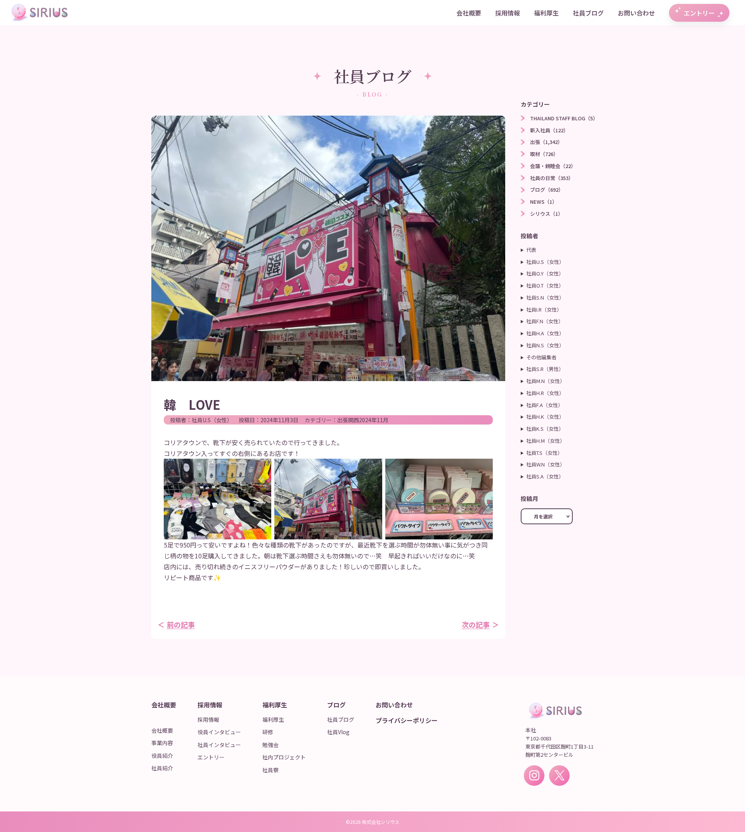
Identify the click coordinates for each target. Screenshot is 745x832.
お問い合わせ (636, 12)
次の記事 (476, 624)
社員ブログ (588, 12)
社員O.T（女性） (545, 285)
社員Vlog (338, 732)
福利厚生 (546, 12)
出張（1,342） (546, 142)
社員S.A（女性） (545, 476)
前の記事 (181, 624)
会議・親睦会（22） (553, 166)
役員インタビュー (219, 732)
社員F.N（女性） (544, 321)
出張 (342, 420)
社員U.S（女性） (212, 420)
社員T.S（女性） (544, 452)
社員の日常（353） (551, 178)
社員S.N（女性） (545, 297)
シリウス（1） (546, 213)
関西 (353, 420)
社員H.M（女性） (545, 440)
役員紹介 (162, 755)
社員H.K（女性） (545, 416)
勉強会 (270, 745)
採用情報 (507, 12)
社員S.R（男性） (545, 369)
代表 (531, 249)
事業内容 (162, 743)
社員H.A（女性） (545, 333)
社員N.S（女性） (545, 345)
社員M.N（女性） (545, 381)
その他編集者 (541, 357)
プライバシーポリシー (407, 720)
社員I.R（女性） (544, 309)
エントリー (699, 12)
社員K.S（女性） (545, 428)
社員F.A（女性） (544, 405)
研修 (267, 732)
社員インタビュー (219, 745)
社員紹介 (162, 768)
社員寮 (270, 770)
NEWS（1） (543, 201)
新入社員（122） (549, 130)
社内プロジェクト (284, 757)
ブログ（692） (546, 189)
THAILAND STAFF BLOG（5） (564, 118)
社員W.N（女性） (545, 464)
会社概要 (468, 12)
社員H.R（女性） (545, 393)
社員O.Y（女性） (545, 273)
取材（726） (544, 154)
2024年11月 (373, 420)
